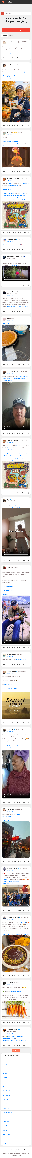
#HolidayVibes (21, 378)
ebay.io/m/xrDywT (7, 189)
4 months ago (10, 373)
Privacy (6, 1150)
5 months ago (10, 442)
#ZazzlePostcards (7, 80)
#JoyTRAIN (14, 688)
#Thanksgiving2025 (7, 378)
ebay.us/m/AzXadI (7, 449)
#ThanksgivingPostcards (8, 76)
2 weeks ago (10, 180)
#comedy (12, 1038)
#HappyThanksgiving (7, 53)
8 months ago (10, 656)
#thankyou (5, 594)
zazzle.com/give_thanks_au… (14, 72)
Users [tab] (11, 35)
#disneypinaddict (17, 460)
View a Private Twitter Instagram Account (16, 30)
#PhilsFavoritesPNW (7, 380)
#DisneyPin (10, 183)
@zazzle (26, 72)
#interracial (10, 1036)
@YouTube (23, 1040)
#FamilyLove (5, 749)
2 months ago (10, 295)
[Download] (28, 125)
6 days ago (9, 66)
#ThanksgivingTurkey (19, 195)
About (25, 1150)
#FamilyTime (16, 747)
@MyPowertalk (8, 684)
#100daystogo (6, 145)
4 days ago (9, 43)
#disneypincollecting (7, 460)
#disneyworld (14, 197)
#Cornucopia (26, 183)
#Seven (19, 306)
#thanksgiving (14, 458)
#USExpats (5, 881)
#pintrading (19, 456)
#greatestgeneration (7, 590)
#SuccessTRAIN (6, 688)
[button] (4, 101)
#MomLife (22, 747)
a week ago (9, 134)
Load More (16, 1050)
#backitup (22, 507)
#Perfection (25, 306)
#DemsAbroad (6, 879)
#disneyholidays (6, 197)
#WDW (23, 199)
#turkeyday (13, 505)
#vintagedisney (6, 195)
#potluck (18, 505)
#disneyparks (21, 197)
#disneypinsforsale (15, 454)
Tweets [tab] (4, 35)
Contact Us (16, 1151)
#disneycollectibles (7, 199)
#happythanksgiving (16, 265)
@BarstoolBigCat (6, 816)
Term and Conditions (16, 1150)
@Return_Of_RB (18, 814)
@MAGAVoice (5, 244)
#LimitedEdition (6, 193)
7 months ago (10, 501)
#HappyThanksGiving (7, 690)
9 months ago (10, 673)
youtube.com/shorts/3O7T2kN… (10, 1040)
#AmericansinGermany (8, 883)
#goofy (12, 195)
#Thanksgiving (6, 141)
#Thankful (15, 378)
